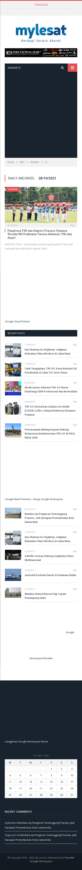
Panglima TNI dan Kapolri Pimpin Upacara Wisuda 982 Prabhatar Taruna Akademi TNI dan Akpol (39, 234)
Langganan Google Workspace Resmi (26, 741)
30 (61, 795)
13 (30, 782)
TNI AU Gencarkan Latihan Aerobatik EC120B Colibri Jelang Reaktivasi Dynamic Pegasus (50, 410)
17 (72, 782)
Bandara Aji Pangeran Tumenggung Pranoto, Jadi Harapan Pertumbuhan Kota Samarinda (49, 518)
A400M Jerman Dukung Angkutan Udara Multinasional (49, 558)
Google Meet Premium (18, 499)
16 (61, 782)
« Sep (8, 800)
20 (30, 788)
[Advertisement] (41, 115)
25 (10, 795)
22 (51, 788)
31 (72, 795)
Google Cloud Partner (17, 321)
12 (20, 782)
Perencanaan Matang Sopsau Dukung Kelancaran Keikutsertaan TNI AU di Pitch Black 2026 (50, 433)
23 (61, 788)
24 (72, 788)
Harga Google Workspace (48, 499)
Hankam (13, 189)
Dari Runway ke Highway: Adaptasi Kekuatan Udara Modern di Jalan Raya (47, 351)
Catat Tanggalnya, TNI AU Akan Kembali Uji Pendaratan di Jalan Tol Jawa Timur (42, 9)
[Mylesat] (41, 32)
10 (72, 775)
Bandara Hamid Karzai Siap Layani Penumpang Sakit (45, 596)
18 (10, 788)
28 (41, 795)
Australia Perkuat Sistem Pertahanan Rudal (50, 575)
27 (30, 795)
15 (51, 782)
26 (20, 795)
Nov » (16, 800)
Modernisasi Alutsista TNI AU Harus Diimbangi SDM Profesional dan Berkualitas (51, 389)
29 (51, 795)
